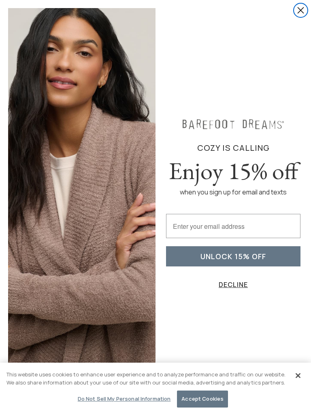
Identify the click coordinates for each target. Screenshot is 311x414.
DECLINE (233, 284)
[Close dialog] (301, 10)
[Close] (298, 375)
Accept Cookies (202, 398)
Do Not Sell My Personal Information (124, 398)
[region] (155, 388)
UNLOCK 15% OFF (233, 256)
